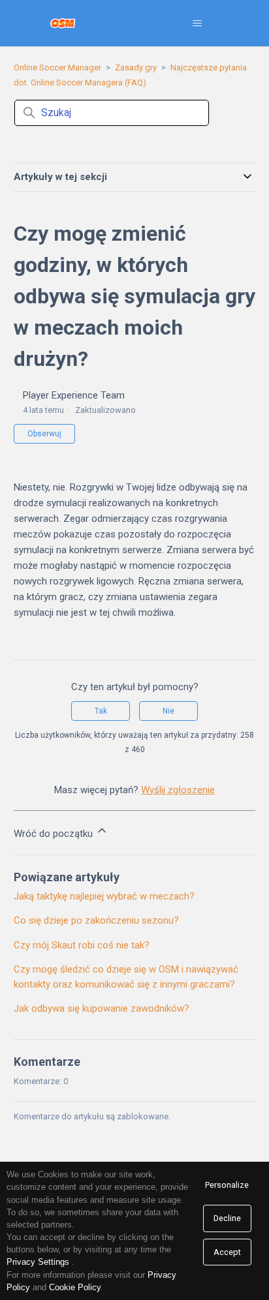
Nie (168, 711)
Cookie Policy (75, 1287)
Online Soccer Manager (57, 67)
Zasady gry (136, 67)
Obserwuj (44, 433)
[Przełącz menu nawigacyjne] (197, 23)
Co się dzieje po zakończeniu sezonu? (96, 920)
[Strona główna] (63, 23)
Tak (101, 711)
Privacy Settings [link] (38, 1262)
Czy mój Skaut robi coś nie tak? (82, 945)
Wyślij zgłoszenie (178, 790)
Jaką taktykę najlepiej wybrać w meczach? (104, 896)
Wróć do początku (54, 833)
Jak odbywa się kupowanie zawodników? (101, 1008)
